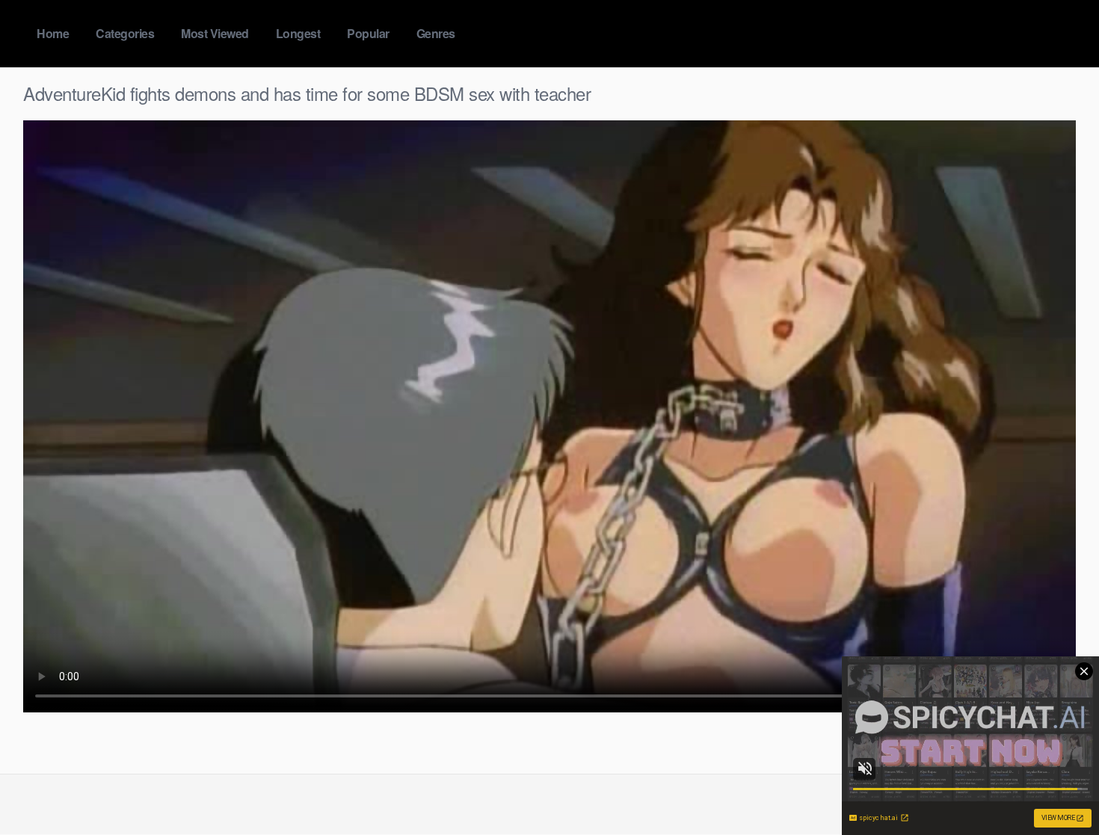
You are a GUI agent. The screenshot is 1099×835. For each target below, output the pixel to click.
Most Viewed (215, 33)
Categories (125, 33)
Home (53, 33)
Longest (298, 33)
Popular (368, 33)
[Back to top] (1058, 787)
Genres (435, 33)
